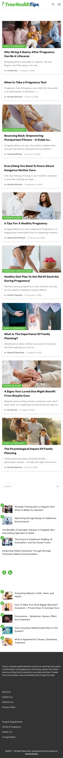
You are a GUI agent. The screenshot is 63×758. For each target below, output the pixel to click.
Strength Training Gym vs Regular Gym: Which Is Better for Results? (35, 508)
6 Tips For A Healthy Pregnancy (25, 223)
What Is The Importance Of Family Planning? (27, 336)
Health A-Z (7, 732)
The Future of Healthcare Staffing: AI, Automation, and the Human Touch (34, 541)
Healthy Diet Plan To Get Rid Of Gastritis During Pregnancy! (31, 279)
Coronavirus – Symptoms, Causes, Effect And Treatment (36, 618)
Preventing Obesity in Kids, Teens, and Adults (34, 595)
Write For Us (7, 702)
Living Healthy (9, 737)
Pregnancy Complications (17, 271)
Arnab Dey (12, 70)
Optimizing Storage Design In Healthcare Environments (35, 520)
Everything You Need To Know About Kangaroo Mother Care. (29, 168)
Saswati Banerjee (15, 352)
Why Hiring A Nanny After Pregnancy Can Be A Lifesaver (29, 54)
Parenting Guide (12, 218)
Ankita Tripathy (15, 295)
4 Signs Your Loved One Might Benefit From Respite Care (30, 393)
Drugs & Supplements (12, 722)
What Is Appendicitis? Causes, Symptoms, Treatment (36, 641)
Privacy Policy (9, 707)
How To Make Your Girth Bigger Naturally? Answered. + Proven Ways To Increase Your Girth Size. (37, 606)
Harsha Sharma (14, 97)
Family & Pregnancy (14, 46)
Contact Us (7, 697)
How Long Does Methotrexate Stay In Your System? (36, 630)
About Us (6, 692)
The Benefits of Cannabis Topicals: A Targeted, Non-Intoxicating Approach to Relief (29, 532)
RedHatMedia (31, 754)
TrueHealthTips (14, 154)
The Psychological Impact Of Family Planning (28, 451)
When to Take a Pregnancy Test (25, 82)
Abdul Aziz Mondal (16, 238)
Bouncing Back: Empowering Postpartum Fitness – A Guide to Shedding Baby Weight (26, 138)
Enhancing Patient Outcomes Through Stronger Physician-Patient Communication (26, 553)
